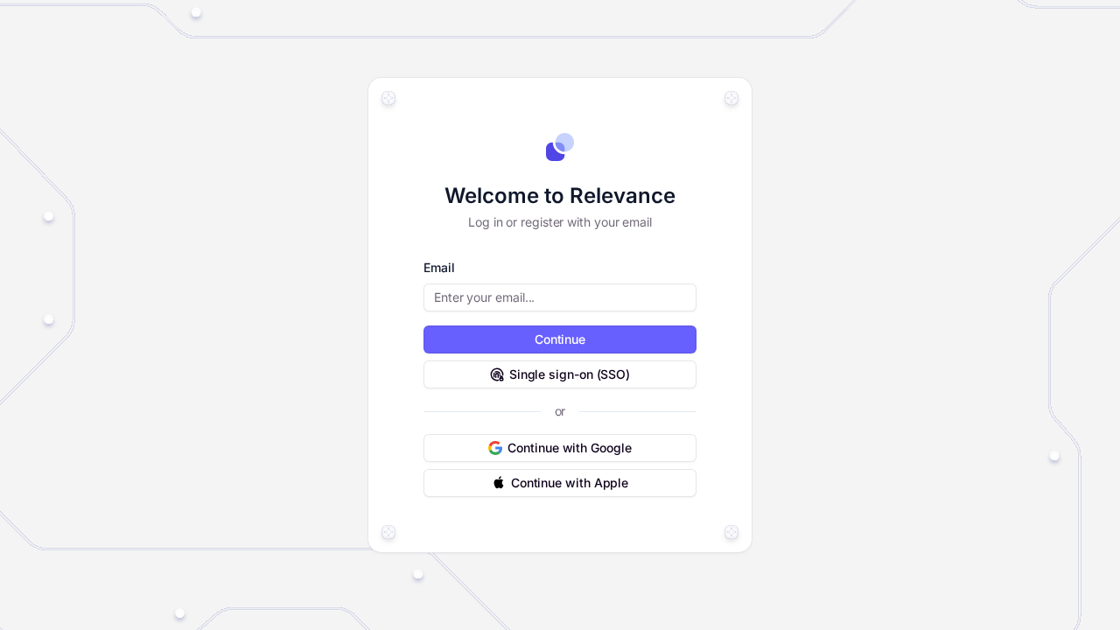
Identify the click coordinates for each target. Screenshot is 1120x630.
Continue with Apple (569, 482)
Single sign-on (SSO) (569, 374)
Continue (560, 339)
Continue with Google (569, 447)
